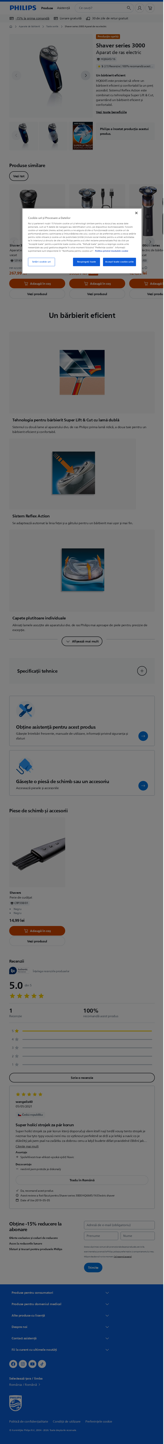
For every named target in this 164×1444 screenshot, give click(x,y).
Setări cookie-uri (40, 262)
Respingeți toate (85, 262)
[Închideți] (135, 212)
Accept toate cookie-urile (118, 262)
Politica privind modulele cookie (110, 251)
